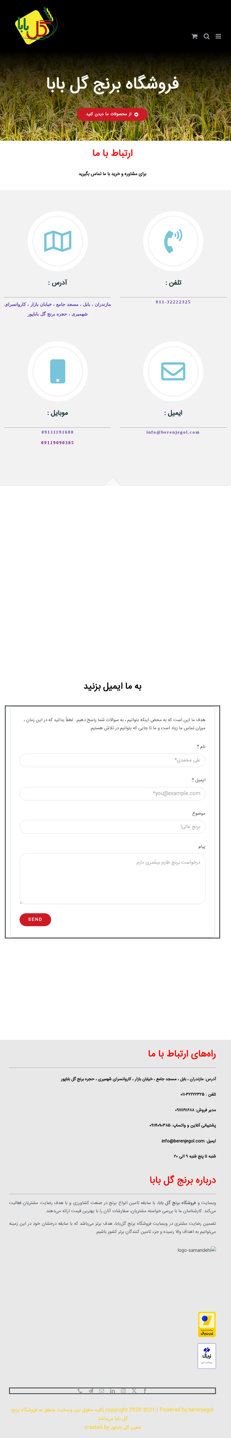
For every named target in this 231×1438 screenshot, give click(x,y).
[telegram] (90, 1390)
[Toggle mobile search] (207, 36)
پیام (202, 846)
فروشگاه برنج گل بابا (177, 1203)
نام (201, 747)
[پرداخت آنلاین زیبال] (112, 1356)
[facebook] (145, 1390)
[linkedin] (112, 1390)
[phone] (80, 1390)
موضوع (198, 813)
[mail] (101, 1390)
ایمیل (198, 780)
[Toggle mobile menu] (219, 36)
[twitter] (134, 1390)
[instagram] (123, 1390)
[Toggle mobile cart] (195, 36)
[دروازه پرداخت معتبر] (112, 1324)
